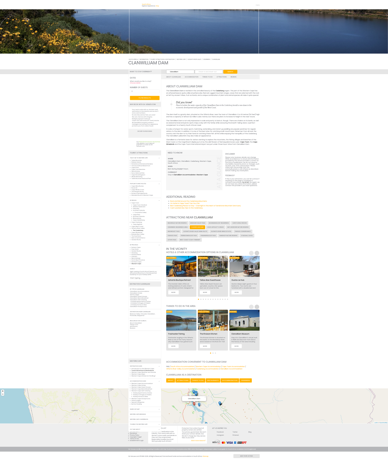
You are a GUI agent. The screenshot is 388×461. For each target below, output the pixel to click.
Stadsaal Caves (247, 235)
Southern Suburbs (139, 210)
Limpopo (134, 256)
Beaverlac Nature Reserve (177, 223)
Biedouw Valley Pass (197, 223)
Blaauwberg (137, 218)
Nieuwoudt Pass (174, 231)
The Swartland (136, 236)
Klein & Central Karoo (138, 238)
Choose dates (135, 83)
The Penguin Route (137, 191)
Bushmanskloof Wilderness (219, 223)
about (170, 380)
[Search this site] (242, 5)
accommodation (229, 380)
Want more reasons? (198, 441)
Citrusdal (144, 314)
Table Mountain (136, 160)
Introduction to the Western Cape (142, 368)
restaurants (213, 380)
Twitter (235, 432)
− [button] (2, 394)
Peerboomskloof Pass (189, 235)
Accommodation (191, 77)
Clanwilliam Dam (197, 227)
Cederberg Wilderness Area (178, 227)
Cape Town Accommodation (233, 366)
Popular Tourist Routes (138, 183)
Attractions (222, 77)
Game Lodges (134, 295)
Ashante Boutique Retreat (179, 280)
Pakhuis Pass (172, 235)
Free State (135, 249)
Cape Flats (136, 214)
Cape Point (135, 167)
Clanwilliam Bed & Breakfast (139, 298)
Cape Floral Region (240, 223)
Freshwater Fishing (176, 334)
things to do (198, 380)
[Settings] (249, 5)
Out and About (135, 429)
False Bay (136, 208)
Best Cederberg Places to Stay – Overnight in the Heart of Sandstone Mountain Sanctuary (205, 206)
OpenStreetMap (383, 422)
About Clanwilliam (173, 77)
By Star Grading (136, 404)
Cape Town (244, 142)
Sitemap (205, 456)
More (173, 292)
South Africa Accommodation (182, 366)
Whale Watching (136, 177)
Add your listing (246, 456)
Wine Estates (135, 171)
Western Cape (181, 59)
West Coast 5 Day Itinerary (190, 240)
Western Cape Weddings (138, 414)
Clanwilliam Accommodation (184, 175)
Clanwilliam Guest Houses (138, 296)
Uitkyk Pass (172, 240)
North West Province (138, 260)
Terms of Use (134, 439)
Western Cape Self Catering (140, 391)
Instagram (220, 435)
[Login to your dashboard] (245, 5)
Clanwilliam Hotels (136, 293)
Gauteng (134, 253)
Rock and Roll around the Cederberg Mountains (188, 201)
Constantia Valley (140, 212)
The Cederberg (138, 230)
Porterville (133, 315)
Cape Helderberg (139, 220)
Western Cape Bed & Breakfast (141, 389)
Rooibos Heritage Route (139, 193)
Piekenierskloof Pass (208, 235)
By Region (133, 200)
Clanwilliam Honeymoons (138, 306)
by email (245, 182)
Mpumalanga (135, 258)
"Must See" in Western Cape (139, 158)
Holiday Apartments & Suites (141, 301)
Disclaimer (133, 433)
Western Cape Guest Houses (141, 387)
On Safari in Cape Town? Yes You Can (185, 203)
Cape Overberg (136, 222)
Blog (249, 432)
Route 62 (134, 188)
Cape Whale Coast (137, 190)
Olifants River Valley (194, 59)
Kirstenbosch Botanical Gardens (142, 164)
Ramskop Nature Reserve (228, 235)
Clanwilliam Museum (240, 334)
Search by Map (135, 409)
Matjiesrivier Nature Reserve (238, 227)
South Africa (133, 59)
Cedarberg (220, 91)
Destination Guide (136, 366)
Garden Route (136, 240)
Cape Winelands (136, 232)
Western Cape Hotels (138, 385)
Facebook (220, 432)
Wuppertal (140, 315)
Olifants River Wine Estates (221, 231)
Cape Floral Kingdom (138, 175)
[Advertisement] (144, 344)
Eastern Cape (136, 247)
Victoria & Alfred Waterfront (140, 166)
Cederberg (206, 59)
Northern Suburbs (139, 216)
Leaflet (376, 422)
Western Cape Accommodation (208, 366)
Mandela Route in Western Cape (142, 195)
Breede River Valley (137, 234)
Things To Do (207, 77)
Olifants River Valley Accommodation (180, 369)
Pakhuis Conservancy (243, 231)
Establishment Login (137, 440)
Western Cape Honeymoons (140, 399)
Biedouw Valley (135, 314)
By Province (134, 245)
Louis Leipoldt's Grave (215, 227)
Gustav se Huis (237, 280)
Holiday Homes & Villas (139, 305)
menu (254, 5)
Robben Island (136, 162)
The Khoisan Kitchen (208, 334)
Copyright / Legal (135, 437)
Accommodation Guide (138, 381)
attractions (182, 380)
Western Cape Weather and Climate (143, 372)
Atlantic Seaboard (139, 207)
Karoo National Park (137, 173)
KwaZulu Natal (136, 254)
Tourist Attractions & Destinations (162, 59)
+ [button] (2, 391)
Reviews (233, 77)
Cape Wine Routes (137, 186)
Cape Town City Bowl (140, 205)
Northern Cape (136, 262)
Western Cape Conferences (139, 419)
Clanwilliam (216, 59)
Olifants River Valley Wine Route (195, 231)
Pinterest (236, 435)
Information (144, 59)
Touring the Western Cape (138, 424)
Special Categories (137, 402)
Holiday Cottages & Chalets (141, 303)
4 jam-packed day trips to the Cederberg (186, 208)
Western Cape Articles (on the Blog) (143, 376)
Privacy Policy (134, 435)
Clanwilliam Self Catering (138, 300)
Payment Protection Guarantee (149, 142)
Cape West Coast (137, 226)
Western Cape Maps (138, 374)
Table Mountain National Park (141, 178)
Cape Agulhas (137, 224)
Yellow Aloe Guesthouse (210, 280)
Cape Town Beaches (138, 169)
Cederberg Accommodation (208, 369)
